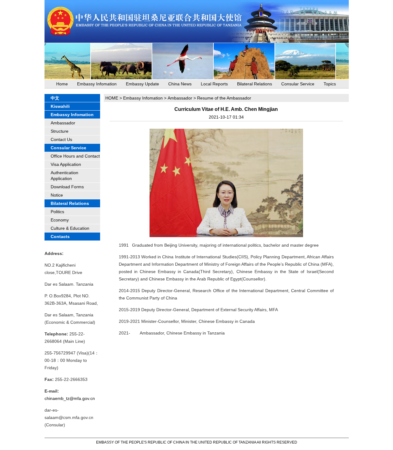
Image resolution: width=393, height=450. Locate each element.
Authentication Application (64, 175)
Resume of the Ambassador (224, 98)
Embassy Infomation (97, 83)
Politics (57, 211)
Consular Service (297, 83)
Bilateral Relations (254, 83)
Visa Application (66, 164)
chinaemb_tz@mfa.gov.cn (70, 398)
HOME (111, 98)
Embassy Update (142, 83)
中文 (55, 98)
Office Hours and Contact (75, 156)
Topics (330, 83)
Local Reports (214, 83)
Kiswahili (60, 106)
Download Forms (67, 186)
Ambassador (63, 122)
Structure (59, 131)
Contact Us (61, 139)
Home (62, 83)
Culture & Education (70, 228)
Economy (60, 219)
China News (180, 83)
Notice (57, 195)
